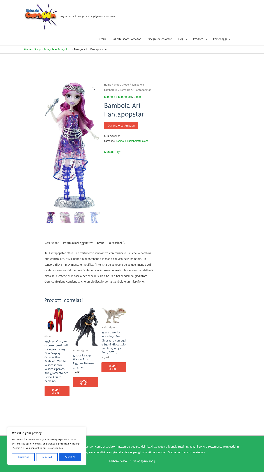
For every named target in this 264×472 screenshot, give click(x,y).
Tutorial (102, 39)
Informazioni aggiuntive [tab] (78, 243)
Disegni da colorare (159, 39)
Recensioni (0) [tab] (117, 243)
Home (27, 49)
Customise (23, 457)
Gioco (125, 84)
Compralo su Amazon (121, 125)
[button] (93, 88)
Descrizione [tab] (52, 243)
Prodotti (198, 39)
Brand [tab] (101, 243)
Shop (37, 49)
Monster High (112, 151)
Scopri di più (56, 391)
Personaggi (220, 39)
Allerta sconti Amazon (127, 39)
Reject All (47, 457)
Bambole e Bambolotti (57, 49)
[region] (46, 446)
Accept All (70, 457)
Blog (181, 39)
